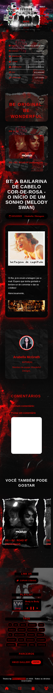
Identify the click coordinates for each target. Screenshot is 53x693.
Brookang (30, 640)
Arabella (29, 216)
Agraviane (32, 625)
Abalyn (23, 625)
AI (10, 625)
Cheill (32, 645)
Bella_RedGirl (19, 635)
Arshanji (21, 630)
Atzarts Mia (32, 630)
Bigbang (40, 635)
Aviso (41, 630)
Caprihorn (10, 645)
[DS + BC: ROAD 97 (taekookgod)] (20, 548)
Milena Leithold (19, 679)
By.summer (41, 640)
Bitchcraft (11, 640)
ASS (16, 625)
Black (21, 640)
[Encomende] (19, 688)
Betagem (39, 216)
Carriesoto (22, 645)
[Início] (6, 688)
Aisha (41, 625)
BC (10, 635)
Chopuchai (41, 645)
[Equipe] (46, 688)
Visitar (38, 662)
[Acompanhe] (33, 688)
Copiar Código (28, 581)
